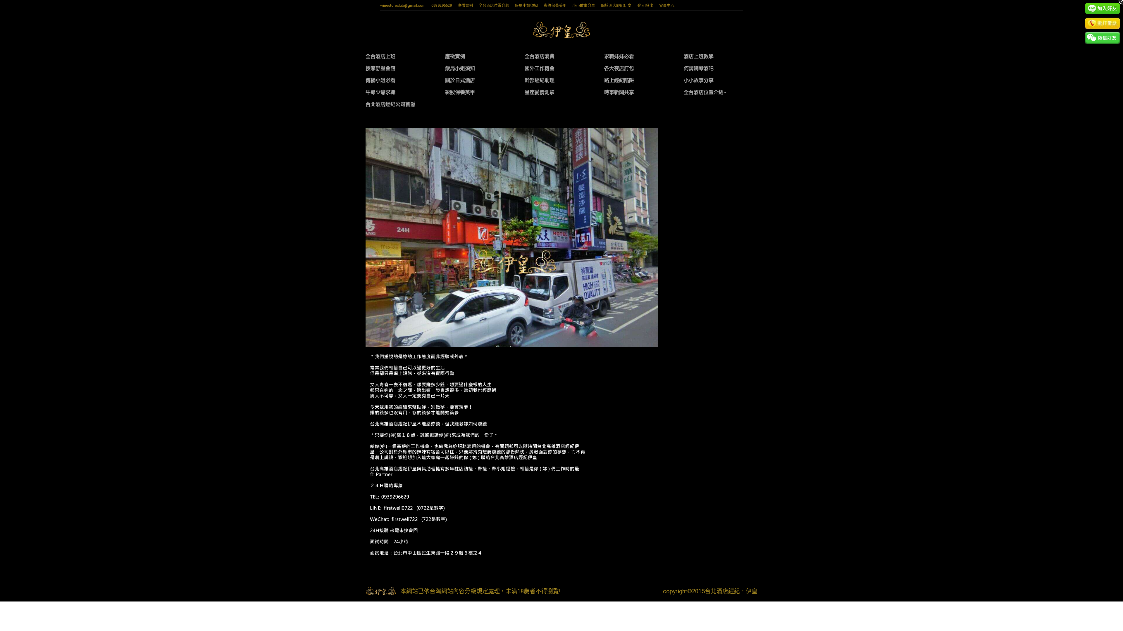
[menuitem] (465, 5)
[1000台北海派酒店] (561, 237)
